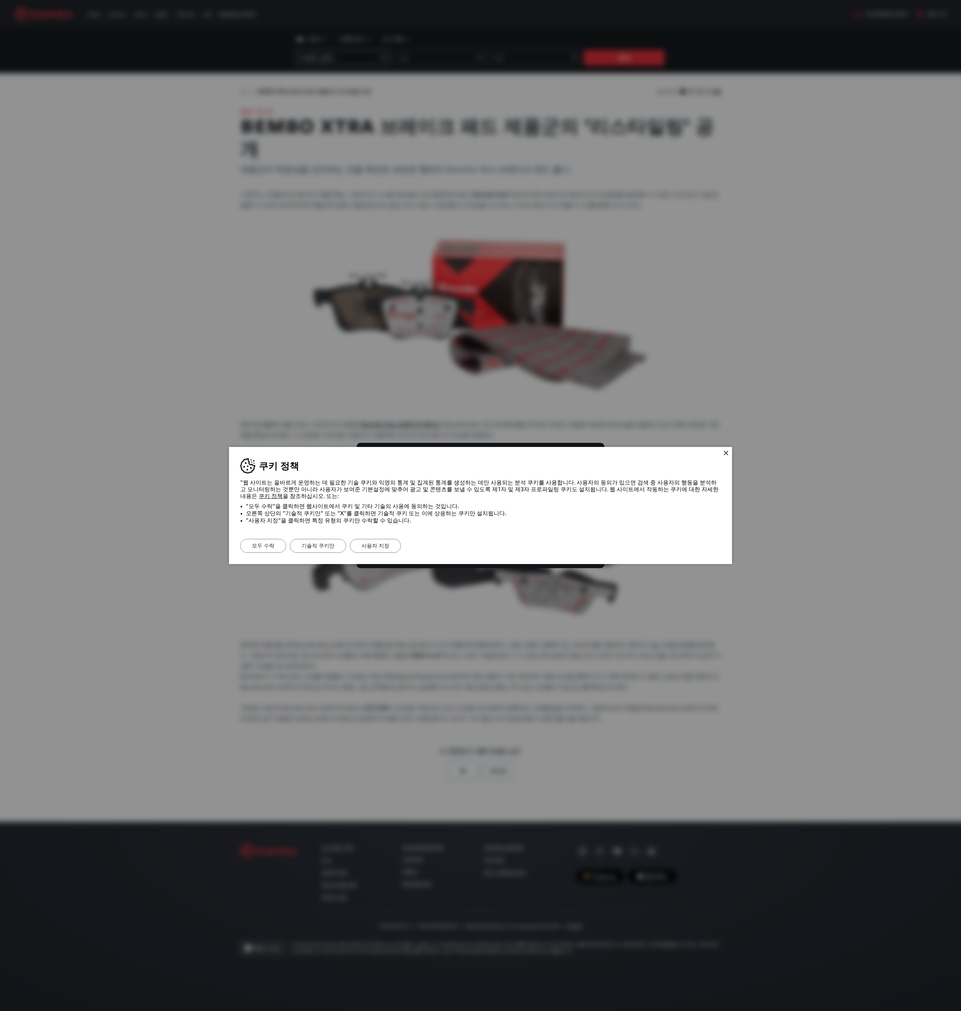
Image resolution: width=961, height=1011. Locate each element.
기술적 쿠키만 (317, 546)
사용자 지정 (375, 546)
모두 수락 (263, 546)
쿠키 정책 (271, 496)
